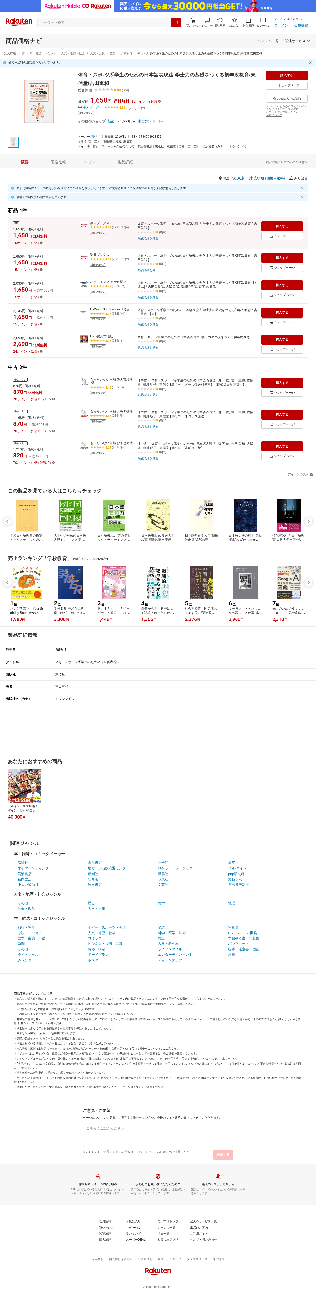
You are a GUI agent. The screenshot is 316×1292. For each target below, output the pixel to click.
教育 (113, 53)
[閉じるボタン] (311, 63)
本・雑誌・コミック (43, 53)
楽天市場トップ (14, 53)
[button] (207, 22)
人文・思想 (97, 53)
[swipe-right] (308, 521)
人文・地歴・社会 (73, 53)
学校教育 (126, 53)
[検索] (176, 22)
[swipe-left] (8, 521)
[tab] (24, 162)
